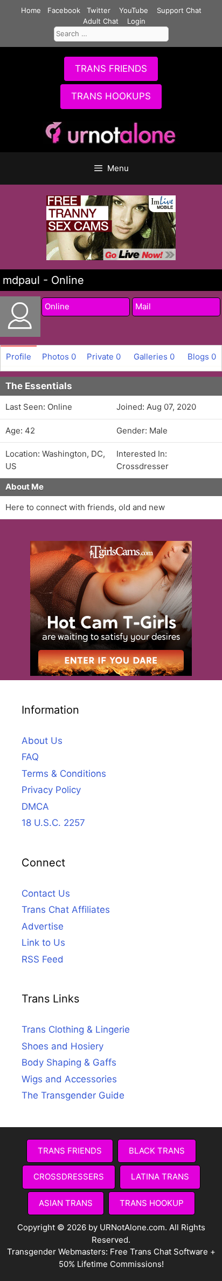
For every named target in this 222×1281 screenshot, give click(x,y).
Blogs (202, 356)
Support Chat (179, 10)
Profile (18, 356)
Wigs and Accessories (69, 1079)
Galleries (154, 356)
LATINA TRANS (160, 1176)
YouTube (133, 10)
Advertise (43, 926)
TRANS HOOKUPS (111, 96)
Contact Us (46, 893)
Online (57, 306)
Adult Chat (101, 21)
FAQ (30, 756)
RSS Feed (43, 959)
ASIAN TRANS (66, 1203)
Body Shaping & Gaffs (69, 1062)
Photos (59, 356)
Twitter (98, 10)
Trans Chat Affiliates (66, 909)
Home (31, 10)
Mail (143, 306)
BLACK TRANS (157, 1151)
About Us (42, 740)
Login (136, 21)
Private (104, 356)
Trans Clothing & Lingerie (76, 1029)
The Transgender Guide (73, 1095)
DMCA (35, 806)
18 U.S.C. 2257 (53, 822)
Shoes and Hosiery (62, 1046)
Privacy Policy (51, 789)
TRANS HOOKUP (152, 1203)
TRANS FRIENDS (111, 68)
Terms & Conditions (64, 773)
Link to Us (43, 942)
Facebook (63, 10)
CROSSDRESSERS (68, 1176)
